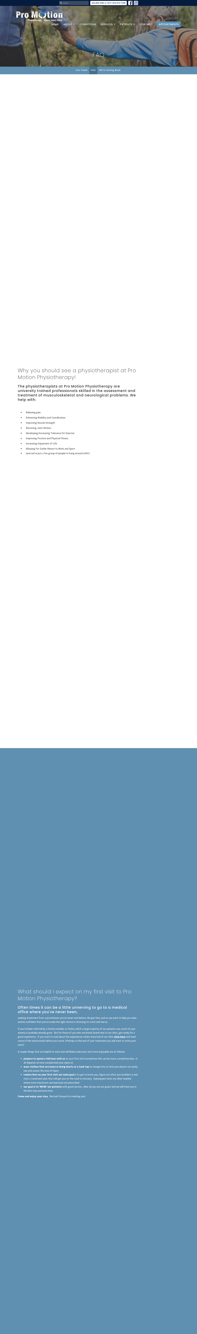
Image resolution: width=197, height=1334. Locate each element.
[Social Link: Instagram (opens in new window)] (136, 3)
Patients (126, 24)
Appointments (169, 24)
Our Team (82, 70)
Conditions (88, 24)
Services (107, 24)
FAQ (93, 70)
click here (119, 1036)
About (67, 24)
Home (55, 24)
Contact (146, 24)
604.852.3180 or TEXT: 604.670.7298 (108, 3)
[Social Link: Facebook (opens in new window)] (130, 3)
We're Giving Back (110, 70)
